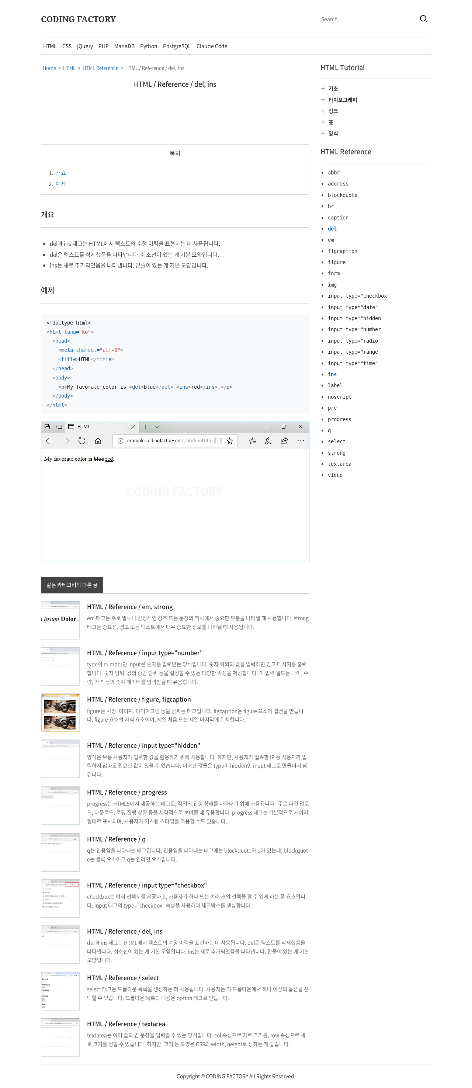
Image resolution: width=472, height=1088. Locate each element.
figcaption (342, 251)
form (334, 273)
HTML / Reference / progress (127, 791)
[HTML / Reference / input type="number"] (60, 665)
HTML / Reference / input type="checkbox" (147, 884)
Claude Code (212, 45)
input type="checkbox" (359, 296)
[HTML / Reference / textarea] (60, 1036)
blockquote (342, 195)
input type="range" (354, 352)
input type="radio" (354, 341)
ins (332, 374)
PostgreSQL (177, 45)
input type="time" (353, 363)
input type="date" (353, 307)
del (332, 229)
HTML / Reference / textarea (126, 1023)
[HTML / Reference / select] (60, 990)
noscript (339, 397)
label (335, 385)
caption (338, 218)
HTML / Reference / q (116, 838)
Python (148, 45)
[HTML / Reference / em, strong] (60, 619)
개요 (57, 173)
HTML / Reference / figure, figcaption (139, 698)
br (331, 206)
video (335, 475)
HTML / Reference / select (123, 977)
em (331, 240)
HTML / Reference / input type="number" (145, 652)
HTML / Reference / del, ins (175, 84)
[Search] (423, 18)
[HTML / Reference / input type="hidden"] (60, 758)
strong (337, 453)
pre (332, 408)
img (332, 285)
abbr (334, 173)
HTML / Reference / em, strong (130, 606)
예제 (57, 184)
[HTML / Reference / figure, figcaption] (60, 712)
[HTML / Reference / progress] (60, 804)
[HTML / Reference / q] (60, 851)
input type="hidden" (356, 318)
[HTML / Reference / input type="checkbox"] (60, 897)
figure (337, 262)
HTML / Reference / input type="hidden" (143, 745)
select (337, 441)
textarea (339, 464)
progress (339, 419)
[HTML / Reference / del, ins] (60, 943)
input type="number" (356, 329)
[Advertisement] (175, 120)
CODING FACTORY (78, 18)
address (338, 184)
